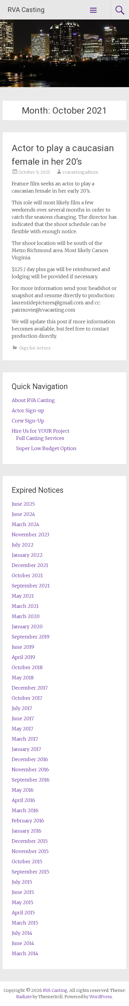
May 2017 (22, 729)
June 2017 (23, 718)
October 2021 (27, 575)
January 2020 (27, 626)
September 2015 (30, 872)
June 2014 (23, 943)
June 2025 (23, 504)
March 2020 (26, 616)
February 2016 (28, 821)
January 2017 (26, 749)
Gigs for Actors (34, 348)
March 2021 (25, 606)
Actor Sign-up (28, 410)
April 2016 (23, 800)
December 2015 (30, 841)
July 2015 (22, 882)
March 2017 (25, 739)
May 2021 (23, 596)
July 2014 (22, 933)
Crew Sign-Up (28, 421)
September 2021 (31, 586)
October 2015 (27, 861)
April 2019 (23, 657)
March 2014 (25, 953)
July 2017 (22, 708)
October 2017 (27, 698)
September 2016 (31, 780)
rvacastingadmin (80, 172)
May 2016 (23, 790)
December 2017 (30, 688)
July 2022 (23, 545)
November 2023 (30, 535)
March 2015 (25, 923)
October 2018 (27, 667)
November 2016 (30, 770)
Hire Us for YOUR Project (40, 431)
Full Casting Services (40, 438)
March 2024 (25, 524)
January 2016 (26, 831)
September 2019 (31, 637)
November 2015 (30, 851)
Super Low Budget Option (46, 448)
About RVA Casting (33, 400)
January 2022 (27, 555)
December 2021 (30, 565)
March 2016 (25, 810)
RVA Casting (26, 10)
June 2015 (23, 892)
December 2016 (30, 759)
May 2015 (22, 902)
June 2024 (23, 514)
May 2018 (23, 678)
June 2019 (23, 647)
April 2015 (23, 913)
